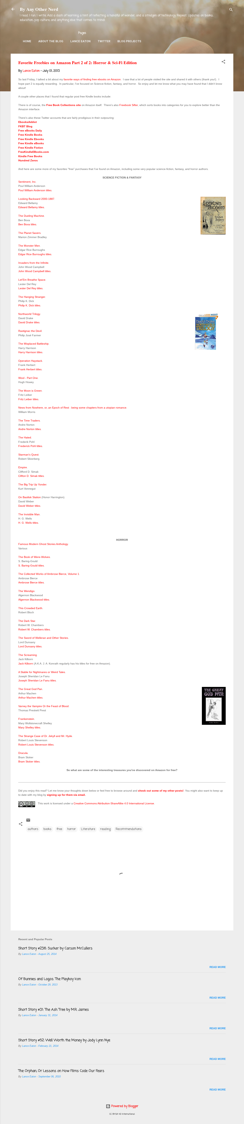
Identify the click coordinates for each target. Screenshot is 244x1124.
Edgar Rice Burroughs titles (34, 254)
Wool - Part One (28, 377)
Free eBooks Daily (30, 130)
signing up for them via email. (66, 794)
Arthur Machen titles (30, 697)
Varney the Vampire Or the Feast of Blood (43, 706)
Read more (217, 967)
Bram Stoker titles (29, 761)
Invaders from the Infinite (33, 262)
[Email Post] (28, 821)
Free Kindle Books (30, 134)
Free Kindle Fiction (30, 147)
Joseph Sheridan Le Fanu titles (37, 680)
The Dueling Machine (31, 215)
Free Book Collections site (63, 105)
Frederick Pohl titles (30, 446)
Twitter (104, 41)
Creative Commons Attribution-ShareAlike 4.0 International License (114, 803)
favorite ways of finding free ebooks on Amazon (92, 79)
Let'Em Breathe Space (31, 279)
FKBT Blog (25, 126)
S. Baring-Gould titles (31, 565)
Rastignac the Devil (30, 330)
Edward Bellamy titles (31, 207)
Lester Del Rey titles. (30, 288)
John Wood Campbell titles (34, 271)
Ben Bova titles (27, 224)
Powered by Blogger (124, 1106)
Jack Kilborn (25, 663)
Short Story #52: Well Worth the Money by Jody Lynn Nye (64, 1040)
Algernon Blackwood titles (33, 599)
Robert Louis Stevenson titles (36, 744)
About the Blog (50, 41)
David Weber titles (29, 505)
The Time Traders (29, 420)
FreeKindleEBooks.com (33, 151)
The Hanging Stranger (31, 296)
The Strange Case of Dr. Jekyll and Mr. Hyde (45, 736)
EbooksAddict (27, 121)
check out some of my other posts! (161, 790)
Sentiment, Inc (27, 181)
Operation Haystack (30, 360)
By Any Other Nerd (39, 9)
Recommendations (129, 829)
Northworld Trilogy (29, 313)
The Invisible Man (29, 514)
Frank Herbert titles (30, 369)
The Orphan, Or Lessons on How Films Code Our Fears (61, 1071)
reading (105, 829)
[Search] (231, 10)
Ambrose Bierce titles (31, 582)
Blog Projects (129, 41)
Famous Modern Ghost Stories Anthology (43, 544)
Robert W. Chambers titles (34, 629)
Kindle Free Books (30, 156)
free (59, 829)
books (47, 829)
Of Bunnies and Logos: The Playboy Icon (49, 979)
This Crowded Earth (30, 608)
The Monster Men (29, 245)
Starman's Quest (28, 454)
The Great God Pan (30, 689)
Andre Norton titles (29, 429)
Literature (88, 829)
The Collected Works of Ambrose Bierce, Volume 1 (48, 573)
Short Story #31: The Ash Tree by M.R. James (53, 1009)
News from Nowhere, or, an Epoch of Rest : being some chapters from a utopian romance (72, 407)
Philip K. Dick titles (29, 305)
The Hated (24, 437)
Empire (22, 467)
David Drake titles (28, 322)
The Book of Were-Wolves (34, 556)
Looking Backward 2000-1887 (36, 198)
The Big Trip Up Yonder (32, 484)
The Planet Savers (29, 232)
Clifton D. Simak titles (31, 475)
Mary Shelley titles (29, 727)
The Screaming (27, 654)
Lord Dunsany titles (30, 646)
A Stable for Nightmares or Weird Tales (41, 672)
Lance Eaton (80, 41)
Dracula (23, 752)
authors (33, 829)
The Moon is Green (30, 390)
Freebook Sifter (128, 105)
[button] (223, 62)
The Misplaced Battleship (33, 343)
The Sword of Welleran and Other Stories (43, 637)
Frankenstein (26, 718)
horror (71, 829)
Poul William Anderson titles (34, 190)
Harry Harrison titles (30, 352)
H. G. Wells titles (28, 522)
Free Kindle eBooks (31, 143)
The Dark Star (26, 620)
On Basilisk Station (30, 497)
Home (27, 41)
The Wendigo (26, 591)
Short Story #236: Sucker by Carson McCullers (55, 948)
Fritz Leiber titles (28, 399)
